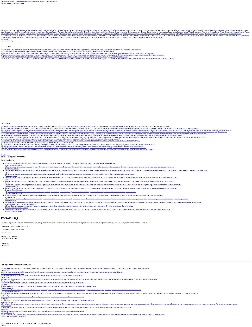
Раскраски (184, 30)
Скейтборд (91, 32)
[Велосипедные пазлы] (89, 167)
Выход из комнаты (121, 32)
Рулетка (50, 34)
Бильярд (49, 32)
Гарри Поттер (54, 37)
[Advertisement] (15, 16)
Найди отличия (80, 35)
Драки (69, 34)
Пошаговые (171, 34)
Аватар (46, 37)
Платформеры (82, 30)
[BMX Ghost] (88, 58)
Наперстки (63, 34)
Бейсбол (106, 32)
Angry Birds (142, 30)
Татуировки (159, 37)
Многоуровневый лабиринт (10, 291)
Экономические (182, 32)
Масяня (27, 37)
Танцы (152, 37)
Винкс (212, 32)
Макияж (9, 34)
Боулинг (32, 32)
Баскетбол (79, 32)
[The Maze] (42, 283)
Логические (22, 35)
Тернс (7, 172)
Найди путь (5, 277)
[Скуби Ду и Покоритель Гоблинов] (114, 132)
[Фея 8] (89, 181)
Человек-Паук (34, 37)
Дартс (86, 32)
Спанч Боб (170, 30)
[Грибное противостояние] (70, 192)
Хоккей (43, 32)
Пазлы (153, 35)
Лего (164, 30)
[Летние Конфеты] (71, 49)
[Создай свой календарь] (70, 141)
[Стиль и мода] (64, 57)
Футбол (38, 32)
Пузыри (230, 34)
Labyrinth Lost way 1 (7, 313)
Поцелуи (15, 34)
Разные (241, 32)
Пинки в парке (6, 306)
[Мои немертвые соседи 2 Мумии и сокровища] (103, 202)
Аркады (65, 30)
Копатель (15, 35)
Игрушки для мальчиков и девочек (16, 208)
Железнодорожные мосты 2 (14, 211)
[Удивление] (99, 293)
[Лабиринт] (42, 297)
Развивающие (83, 37)
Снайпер (54, 30)
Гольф (27, 32)
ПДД (238, 35)
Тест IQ (105, 35)
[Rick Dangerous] (60, 139)
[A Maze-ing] (66, 307)
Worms (190, 32)
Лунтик (199, 30)
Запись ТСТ (9, 179)
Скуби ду (177, 30)
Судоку (100, 35)
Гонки (23, 32)
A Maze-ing (4, 309)
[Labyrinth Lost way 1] (42, 311)
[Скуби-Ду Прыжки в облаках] (73, 148)
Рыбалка (122, 30)
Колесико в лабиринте (8, 302)
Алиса (139, 37)
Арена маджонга (10, 201)
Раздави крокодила (7, 288)
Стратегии (154, 32)
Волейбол (17, 32)
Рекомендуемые (6, 3)
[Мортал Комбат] (72, 146)
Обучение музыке (230, 35)
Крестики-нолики (144, 35)
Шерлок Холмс (146, 32)
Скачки (67, 32)
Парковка (38, 30)
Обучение (207, 35)
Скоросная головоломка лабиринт (12, 274)
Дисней (61, 37)
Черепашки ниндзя (131, 34)
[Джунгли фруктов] (69, 174)
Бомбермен (237, 34)
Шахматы (159, 35)
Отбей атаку (115, 30)
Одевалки (236, 32)
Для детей (154, 30)
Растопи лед (5, 270)
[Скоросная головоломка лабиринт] (62, 272)
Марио (128, 30)
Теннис (54, 32)
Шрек (67, 37)
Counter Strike (46, 30)
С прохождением (77, 34)
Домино (180, 35)
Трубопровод (70, 35)
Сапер (35, 35)
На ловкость (73, 30)
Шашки (165, 35)
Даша (190, 30)
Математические (91, 35)
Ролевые (154, 34)
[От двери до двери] (100, 128)
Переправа (62, 35)
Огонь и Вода (131, 37)
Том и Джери (214, 30)
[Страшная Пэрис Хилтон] (91, 188)
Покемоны (112, 37)
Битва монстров (10, 197)
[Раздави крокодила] (48, 286)
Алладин (105, 37)
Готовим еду (206, 32)
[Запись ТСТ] (91, 177)
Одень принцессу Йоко (12, 186)
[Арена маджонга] (96, 199)
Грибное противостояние (13, 193)
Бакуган (148, 34)
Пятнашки (186, 35)
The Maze (4, 284)
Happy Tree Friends (18, 37)
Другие (242, 35)
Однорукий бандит (41, 34)
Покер (32, 34)
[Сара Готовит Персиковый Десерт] (77, 149)
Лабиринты (134, 30)
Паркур (60, 30)
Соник (160, 30)
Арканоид (195, 34)
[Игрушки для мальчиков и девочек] (69, 206)
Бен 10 (42, 37)
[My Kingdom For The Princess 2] (78, 53)
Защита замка (163, 32)
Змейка (201, 34)
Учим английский (217, 35)
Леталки (100, 30)
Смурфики (206, 30)
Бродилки (107, 30)
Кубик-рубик (194, 35)
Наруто (122, 34)
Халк (118, 34)
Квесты (111, 32)
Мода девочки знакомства (13, 165)
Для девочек (197, 32)
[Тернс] (106, 170)
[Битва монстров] (84, 195)
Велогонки (99, 32)
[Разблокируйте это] (103, 137)
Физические (41, 35)
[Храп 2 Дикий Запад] (78, 144)
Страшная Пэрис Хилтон (13, 190)
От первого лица (89, 34)
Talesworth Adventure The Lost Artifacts (13, 316)
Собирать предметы (235, 30)
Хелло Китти (145, 37)
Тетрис (212, 34)
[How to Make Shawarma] (57, 51)
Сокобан (29, 35)
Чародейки (228, 32)
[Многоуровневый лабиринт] (71, 290)
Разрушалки (23, 30)
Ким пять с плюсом (95, 37)
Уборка (222, 32)
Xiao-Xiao (141, 34)
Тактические (172, 32)
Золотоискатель (6, 35)
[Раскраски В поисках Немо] (116, 130)
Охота (149, 30)
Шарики (48, 35)
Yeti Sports (61, 32)
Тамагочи (164, 34)
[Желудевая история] (104, 133)
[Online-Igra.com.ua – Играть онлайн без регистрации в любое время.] (29, 1)
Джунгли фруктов (11, 176)
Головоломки (124, 35)
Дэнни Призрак (121, 37)
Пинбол (56, 34)
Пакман (207, 34)
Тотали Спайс (73, 37)
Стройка (117, 35)
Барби (217, 32)
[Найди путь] (42, 275)
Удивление (4, 295)
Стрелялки (31, 30)
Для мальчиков (6, 30)
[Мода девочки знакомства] (60, 163)
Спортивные (9, 32)
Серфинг (73, 32)
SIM (177, 34)
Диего (194, 30)
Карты (28, 34)
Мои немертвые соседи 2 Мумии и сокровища (20, 204)
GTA (180, 34)
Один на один (100, 34)
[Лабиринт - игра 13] (79, 279)
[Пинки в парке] (119, 304)
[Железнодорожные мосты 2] (87, 209)
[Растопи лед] (75, 268)
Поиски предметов (134, 32)
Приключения (224, 30)
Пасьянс (111, 35)
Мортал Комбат (110, 34)
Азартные (22, 34)
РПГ (158, 34)
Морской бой (172, 35)
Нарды (202, 35)
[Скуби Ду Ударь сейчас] (92, 135)
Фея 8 (7, 183)
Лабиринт (4, 298)
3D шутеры (15, 30)
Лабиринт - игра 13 (7, 281)
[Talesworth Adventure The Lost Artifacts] (83, 314)
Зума (216, 34)
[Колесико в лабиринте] (47, 300)
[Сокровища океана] (85, 126)
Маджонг (55, 35)
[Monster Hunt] (38, 142)
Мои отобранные (18, 3)
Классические (187, 34)
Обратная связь (46, 323)
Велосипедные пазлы (12, 169)
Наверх (3, 325)
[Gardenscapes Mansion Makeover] (82, 55)
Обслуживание (92, 30)
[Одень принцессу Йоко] (93, 185)
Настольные (134, 35)
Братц (9, 37)
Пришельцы (223, 34)
